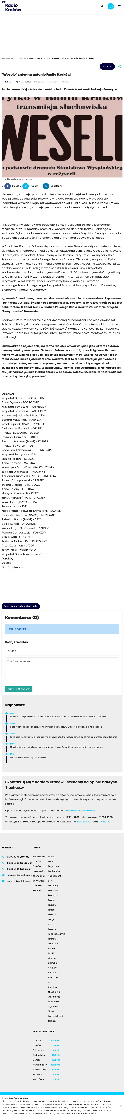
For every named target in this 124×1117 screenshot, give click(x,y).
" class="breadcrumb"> (60, 58)
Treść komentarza (18, 662)
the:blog (52, 987)
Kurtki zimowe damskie (52, 958)
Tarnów (37, 866)
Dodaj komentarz (19, 689)
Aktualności (8, 58)
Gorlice (37, 891)
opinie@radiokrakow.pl (81, 811)
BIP (50, 881)
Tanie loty (53, 944)
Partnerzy (53, 886)
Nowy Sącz (38, 881)
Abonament (54, 876)
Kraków (37, 862)
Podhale (37, 886)
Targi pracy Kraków (52, 924)
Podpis (11, 651)
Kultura (22, 58)
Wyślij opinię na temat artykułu (20, 606)
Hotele (51, 949)
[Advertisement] (62, 36)
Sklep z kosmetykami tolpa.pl (55, 1016)
